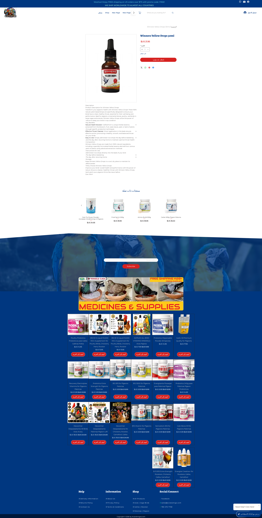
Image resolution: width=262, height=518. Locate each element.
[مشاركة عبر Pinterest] (149, 67)
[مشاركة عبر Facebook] (153, 67)
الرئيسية (174, 27)
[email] (244, 1)
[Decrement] (148, 49)
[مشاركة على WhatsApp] (145, 67)
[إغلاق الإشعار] (259, 506)
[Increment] (142, 49)
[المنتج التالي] (81, 205)
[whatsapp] (240, 1)
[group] (131, 211)
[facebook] (248, 1)
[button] (140, 12)
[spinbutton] (145, 49)
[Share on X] (141, 67)
